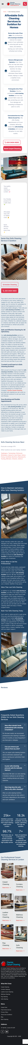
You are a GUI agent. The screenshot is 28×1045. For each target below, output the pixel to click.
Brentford (14, 457)
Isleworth (11, 455)
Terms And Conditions (6, 1014)
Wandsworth (21, 457)
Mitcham (8, 459)
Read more (5, 887)
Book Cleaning (4, 1019)
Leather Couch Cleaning (7, 991)
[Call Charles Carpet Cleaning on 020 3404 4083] (25, 4)
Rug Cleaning (4, 996)
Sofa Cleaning (4, 999)
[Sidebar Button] (2, 3)
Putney (3, 457)
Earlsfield (8, 457)
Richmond (19, 453)
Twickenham (12, 453)
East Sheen (17, 455)
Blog (2, 1017)
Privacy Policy (4, 1012)
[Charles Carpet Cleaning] (14, 4)
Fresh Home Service (6, 1009)
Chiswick (14, 459)
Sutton (24, 455)
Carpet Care (4, 1007)
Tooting (3, 459)
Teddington (4, 453)
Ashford (20, 459)
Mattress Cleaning (5, 994)
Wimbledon (4, 455)
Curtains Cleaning (5, 989)
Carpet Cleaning (5, 987)
